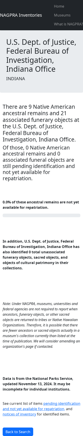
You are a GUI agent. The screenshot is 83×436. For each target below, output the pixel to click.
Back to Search (18, 431)
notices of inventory (19, 414)
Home (59, 6)
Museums (62, 15)
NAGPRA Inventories (21, 15)
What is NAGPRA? (68, 24)
